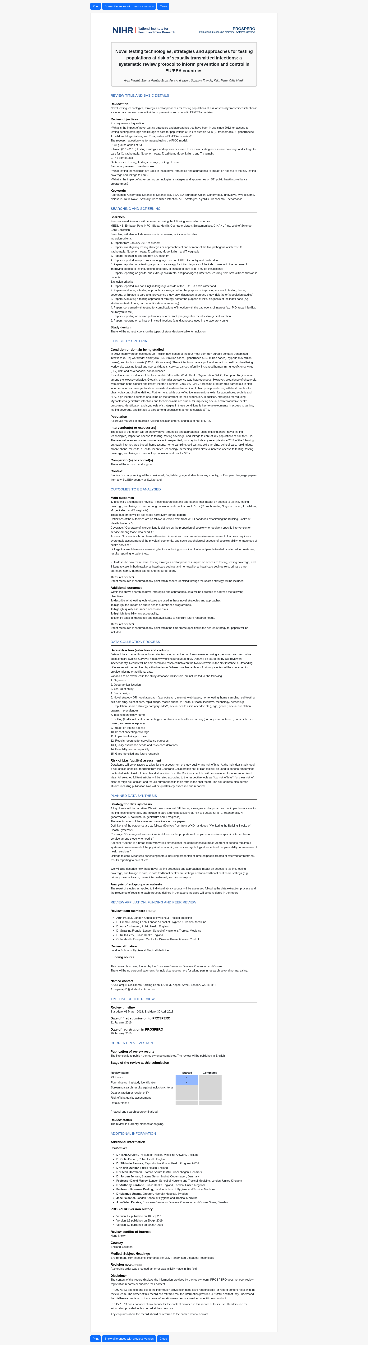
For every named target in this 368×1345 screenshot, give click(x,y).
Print (96, 6)
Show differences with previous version (129, 6)
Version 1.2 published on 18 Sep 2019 (139, 1216)
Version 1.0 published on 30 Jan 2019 (139, 1224)
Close (163, 6)
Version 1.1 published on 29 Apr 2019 (139, 1220)
